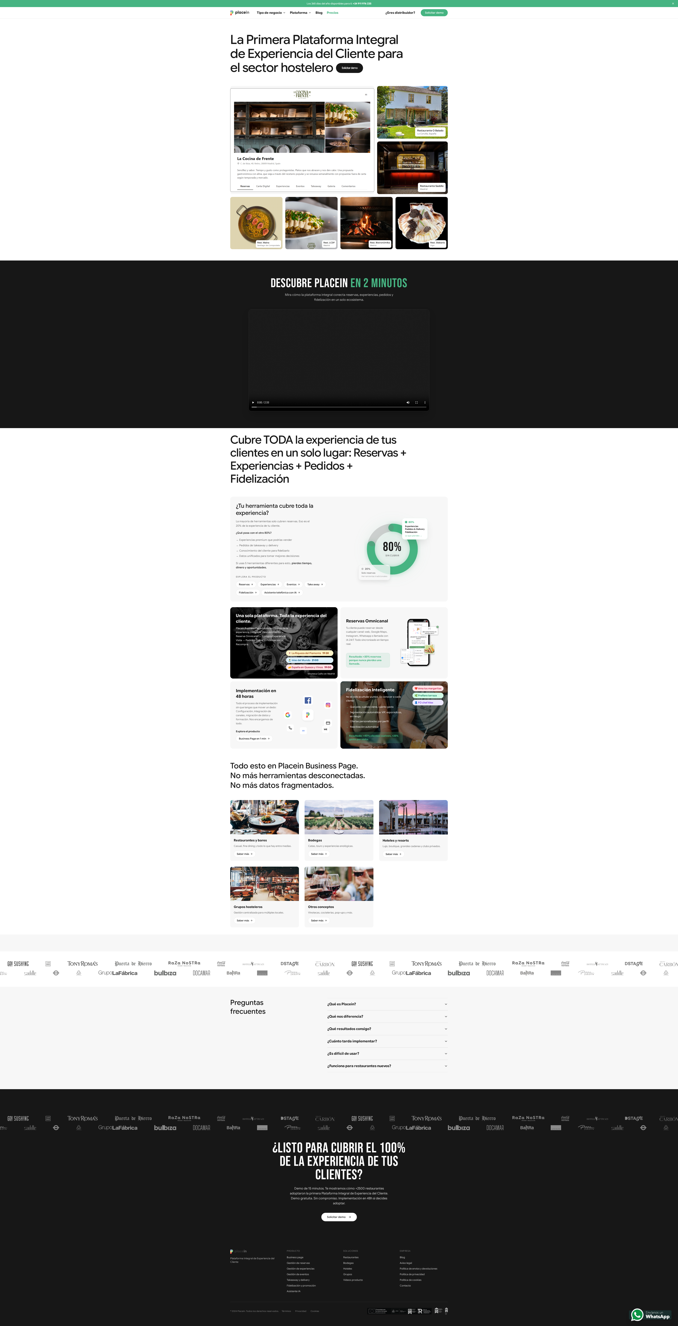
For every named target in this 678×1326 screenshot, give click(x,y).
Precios (332, 13)
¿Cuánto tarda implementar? (352, 1041)
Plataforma (298, 13)
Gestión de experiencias (300, 1268)
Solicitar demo (434, 12)
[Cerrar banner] (673, 3)
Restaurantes (351, 1257)
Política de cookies (410, 1279)
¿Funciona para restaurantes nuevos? (359, 1066)
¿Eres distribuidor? (400, 13)
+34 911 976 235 (362, 3)
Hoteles (347, 1268)
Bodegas (348, 1263)
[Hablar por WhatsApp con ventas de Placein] (650, 1315)
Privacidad (300, 1311)
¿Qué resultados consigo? (349, 1029)
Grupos (347, 1274)
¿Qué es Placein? (341, 1004)
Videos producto (353, 1279)
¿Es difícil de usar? (343, 1053)
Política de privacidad (412, 1274)
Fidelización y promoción (301, 1285)
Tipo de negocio (269, 13)
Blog (319, 13)
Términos (286, 1311)
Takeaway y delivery (298, 1279)
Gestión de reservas (298, 1263)
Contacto (405, 1285)
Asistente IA (294, 1291)
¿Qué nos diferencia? (345, 1016)
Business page (295, 1257)
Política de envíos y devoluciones (418, 1268)
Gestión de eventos (298, 1274)
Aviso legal (406, 1263)
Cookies (315, 1311)
